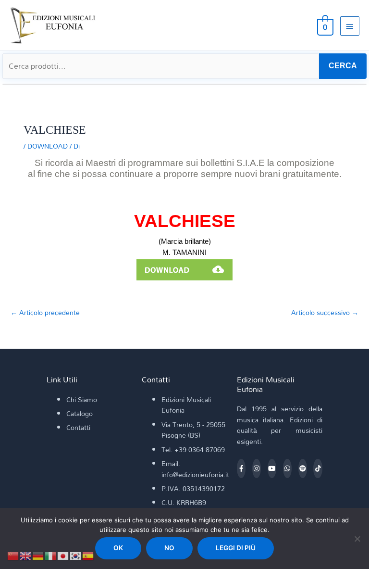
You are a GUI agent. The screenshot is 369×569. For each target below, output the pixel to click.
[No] (357, 539)
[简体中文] (13, 554)
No (169, 548)
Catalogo (79, 413)
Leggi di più (236, 548)
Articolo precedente (45, 312)
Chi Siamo (81, 399)
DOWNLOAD (47, 145)
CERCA (343, 66)
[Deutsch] (38, 554)
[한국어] (76, 554)
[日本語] (63, 554)
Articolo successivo (324, 312)
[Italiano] (51, 554)
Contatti (78, 427)
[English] (26, 554)
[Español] (88, 554)
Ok (118, 548)
